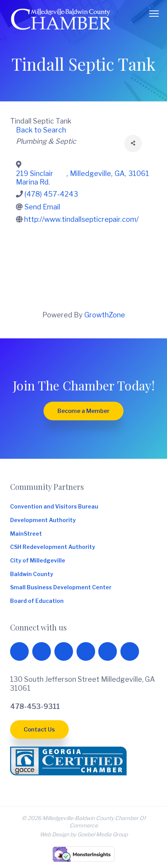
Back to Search (41, 130)
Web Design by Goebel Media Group (84, 834)
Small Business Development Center (60, 587)
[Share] (133, 143)
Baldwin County (31, 574)
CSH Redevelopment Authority (52, 547)
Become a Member (83, 410)
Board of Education (37, 601)
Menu (154, 13)
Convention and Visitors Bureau (54, 506)
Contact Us (39, 729)
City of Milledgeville (37, 560)
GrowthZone (104, 315)
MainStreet (26, 534)
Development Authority (43, 520)
